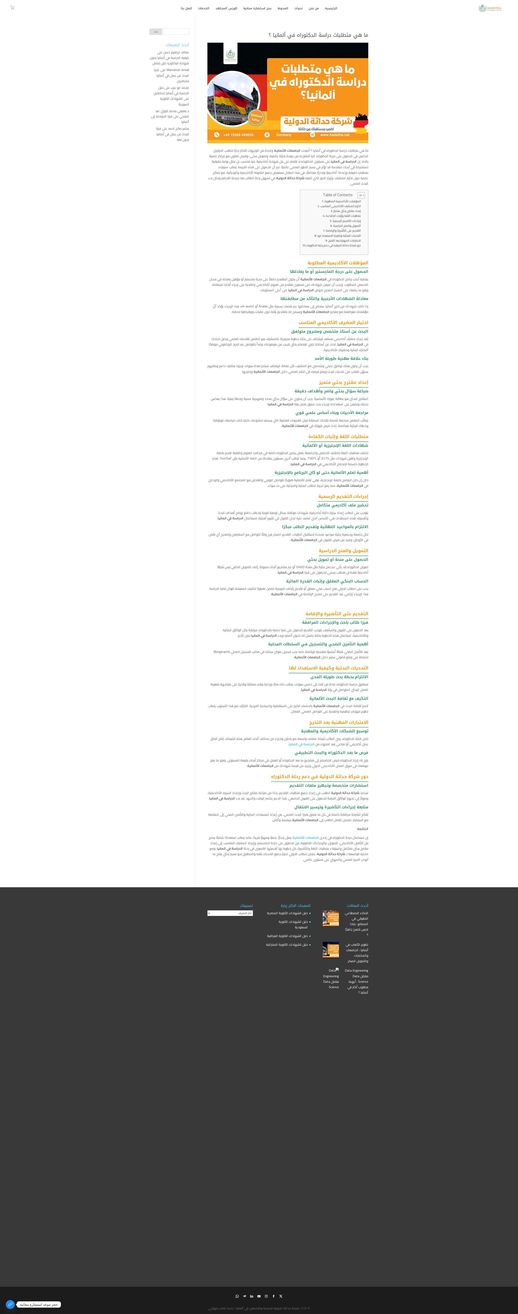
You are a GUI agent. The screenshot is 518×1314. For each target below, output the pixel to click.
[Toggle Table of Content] (359, 195)
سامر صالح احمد (178, 128)
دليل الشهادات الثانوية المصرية (287, 913)
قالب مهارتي (216, 1308)
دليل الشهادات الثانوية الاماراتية (287, 944)
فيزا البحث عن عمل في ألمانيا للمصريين (171, 75)
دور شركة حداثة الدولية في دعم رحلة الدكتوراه (334, 245)
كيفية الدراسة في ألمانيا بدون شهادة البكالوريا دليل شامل (169, 60)
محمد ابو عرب (180, 88)
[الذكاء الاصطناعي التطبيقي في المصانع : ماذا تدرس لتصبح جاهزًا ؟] (331, 919)
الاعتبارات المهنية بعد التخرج (344, 240)
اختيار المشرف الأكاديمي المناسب (340, 206)
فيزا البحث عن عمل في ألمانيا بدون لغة (172, 133)
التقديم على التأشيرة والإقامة (343, 230)
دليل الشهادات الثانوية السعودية (293, 924)
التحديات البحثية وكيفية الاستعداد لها (339, 235)
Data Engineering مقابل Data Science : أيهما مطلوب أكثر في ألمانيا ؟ (356, 981)
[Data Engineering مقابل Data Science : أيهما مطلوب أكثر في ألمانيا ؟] (331, 1119)
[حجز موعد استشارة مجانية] (10, 1304)
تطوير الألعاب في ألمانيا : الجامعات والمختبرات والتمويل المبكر (357, 953)
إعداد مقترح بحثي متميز (347, 211)
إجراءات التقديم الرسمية (347, 220)
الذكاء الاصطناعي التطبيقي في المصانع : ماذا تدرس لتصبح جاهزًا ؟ (356, 924)
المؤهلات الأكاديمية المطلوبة (342, 201)
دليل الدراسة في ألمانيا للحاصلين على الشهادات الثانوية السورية (171, 96)
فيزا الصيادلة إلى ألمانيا (170, 119)
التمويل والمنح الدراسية (347, 225)
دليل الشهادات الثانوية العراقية (287, 936)
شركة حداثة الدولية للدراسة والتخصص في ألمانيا (267, 1308)
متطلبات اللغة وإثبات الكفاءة (343, 215)
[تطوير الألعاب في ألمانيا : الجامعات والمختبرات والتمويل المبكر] (331, 951)
